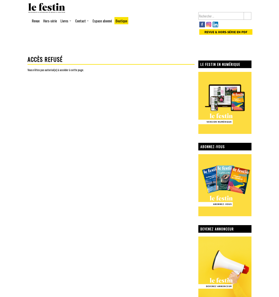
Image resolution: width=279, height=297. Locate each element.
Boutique (121, 20)
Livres (63, 21)
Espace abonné (102, 20)
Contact (80, 21)
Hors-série (50, 20)
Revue (36, 20)
